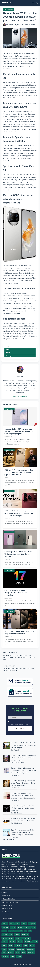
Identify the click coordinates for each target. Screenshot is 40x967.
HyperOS (19, 931)
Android (5, 924)
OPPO (4, 945)
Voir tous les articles (20, 396)
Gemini (20, 927)
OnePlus (12, 942)
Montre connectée (8, 938)
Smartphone (20, 949)
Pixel (10, 945)
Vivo (23, 953)
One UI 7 (27, 942)
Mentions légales (7, 909)
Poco (25, 945)
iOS (30, 931)
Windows (5, 956)
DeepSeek (32, 924)
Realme (32, 945)
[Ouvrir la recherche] (37, 3)
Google (27, 927)
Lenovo (17, 934)
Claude (24, 924)
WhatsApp (8, 356)
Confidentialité (6, 905)
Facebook (8, 349)
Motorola (18, 938)
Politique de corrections (9, 902)
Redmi (4, 949)
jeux (11, 934)
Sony (4, 953)
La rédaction (5, 896)
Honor (4, 931)
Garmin (13, 927)
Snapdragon (30, 949)
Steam (17, 953)
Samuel (11, 24)
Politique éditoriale (8, 899)
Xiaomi (19, 956)
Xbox (12, 956)
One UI (20, 942)
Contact (4, 892)
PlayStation (18, 945)
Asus (17, 924)
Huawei (11, 931)
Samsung (11, 949)
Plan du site (5, 912)
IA (25, 931)
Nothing (5, 942)
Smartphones (8, 9)
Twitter (8, 352)
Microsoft (25, 934)
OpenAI (35, 942)
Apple (11, 924)
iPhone (5, 934)
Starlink (10, 953)
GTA (34, 927)
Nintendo (27, 938)
